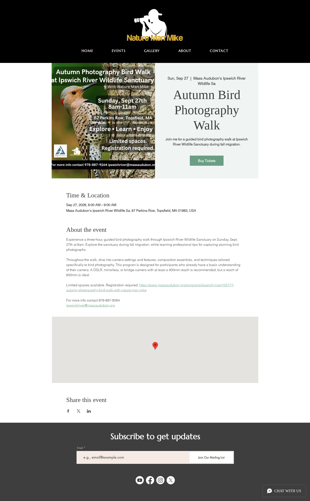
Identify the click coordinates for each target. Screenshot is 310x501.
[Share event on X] (79, 411)
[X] (171, 480)
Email (80, 448)
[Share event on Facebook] (68, 411)
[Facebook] (150, 480)
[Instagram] (160, 480)
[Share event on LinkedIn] (89, 411)
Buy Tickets (207, 161)
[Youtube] (140, 480)
